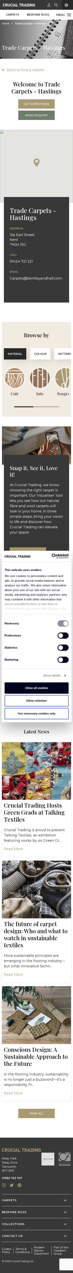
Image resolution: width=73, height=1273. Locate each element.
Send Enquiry (36, 115)
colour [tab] (40, 354)
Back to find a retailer (25, 70)
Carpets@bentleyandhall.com (36, 278)
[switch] (63, 635)
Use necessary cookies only (36, 713)
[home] (19, 5)
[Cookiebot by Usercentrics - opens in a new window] (52, 556)
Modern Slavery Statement (41, 1250)
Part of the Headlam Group (61, 1250)
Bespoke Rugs (38, 14)
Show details (52, 675)
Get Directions (36, 104)
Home (5, 23)
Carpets (12, 14)
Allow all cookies (36, 688)
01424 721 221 (21, 261)
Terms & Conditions (22, 1250)
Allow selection (36, 700)
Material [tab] (15, 354)
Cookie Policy (6, 1250)
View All (36, 1113)
